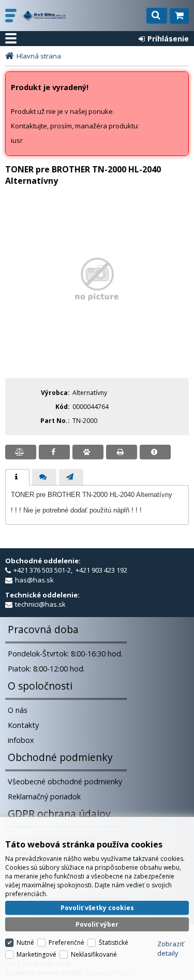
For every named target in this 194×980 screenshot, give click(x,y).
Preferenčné (66, 942)
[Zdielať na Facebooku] (54, 452)
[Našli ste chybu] (155, 452)
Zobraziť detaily (170, 948)
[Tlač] (121, 452)
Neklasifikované (94, 954)
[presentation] (17, 477)
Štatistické (113, 942)
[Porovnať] (20, 452)
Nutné (25, 942)
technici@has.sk (40, 604)
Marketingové (36, 954)
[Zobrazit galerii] (97, 332)
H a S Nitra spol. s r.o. (44, 15)
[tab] (17, 477)
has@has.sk (34, 579)
